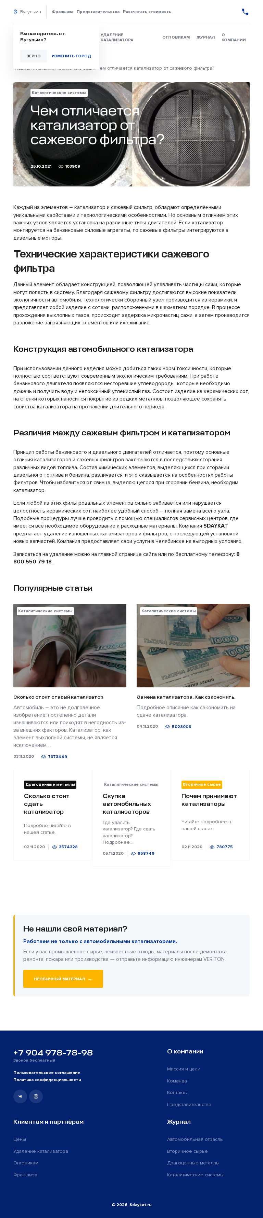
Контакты (177, 1092)
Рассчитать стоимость (147, 11)
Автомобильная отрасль (195, 1139)
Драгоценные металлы (193, 1163)
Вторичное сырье (187, 1151)
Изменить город (71, 56)
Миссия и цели (183, 1069)
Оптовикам (176, 37)
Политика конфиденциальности (47, 1079)
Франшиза (62, 11)
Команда (177, 1081)
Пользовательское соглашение (46, 1072)
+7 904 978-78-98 (53, 1053)
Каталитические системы (195, 1175)
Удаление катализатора (117, 37)
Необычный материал (63, 979)
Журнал (206, 37)
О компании (234, 37)
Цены (19, 1139)
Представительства (98, 11)
